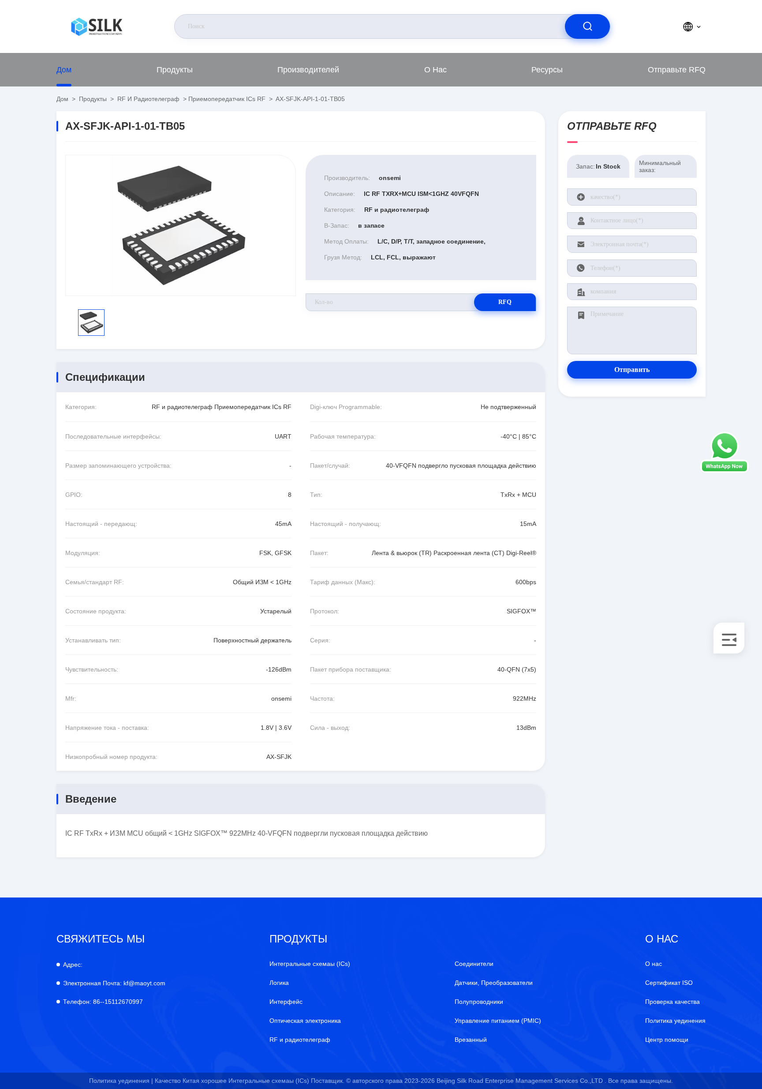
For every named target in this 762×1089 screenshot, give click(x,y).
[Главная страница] (96, 26)
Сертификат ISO (669, 982)
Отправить (632, 369)
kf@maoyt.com (114, 983)
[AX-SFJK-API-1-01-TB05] (180, 225)
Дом (63, 69)
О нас (435, 69)
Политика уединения (675, 1020)
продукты (175, 69)
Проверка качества (672, 1001)
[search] (587, 26)
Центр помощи (666, 1039)
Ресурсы (547, 69)
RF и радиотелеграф (148, 98)
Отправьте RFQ (677, 69)
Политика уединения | (121, 1080)
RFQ (505, 302)
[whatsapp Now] (724, 470)
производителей (308, 69)
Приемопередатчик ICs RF (226, 98)
